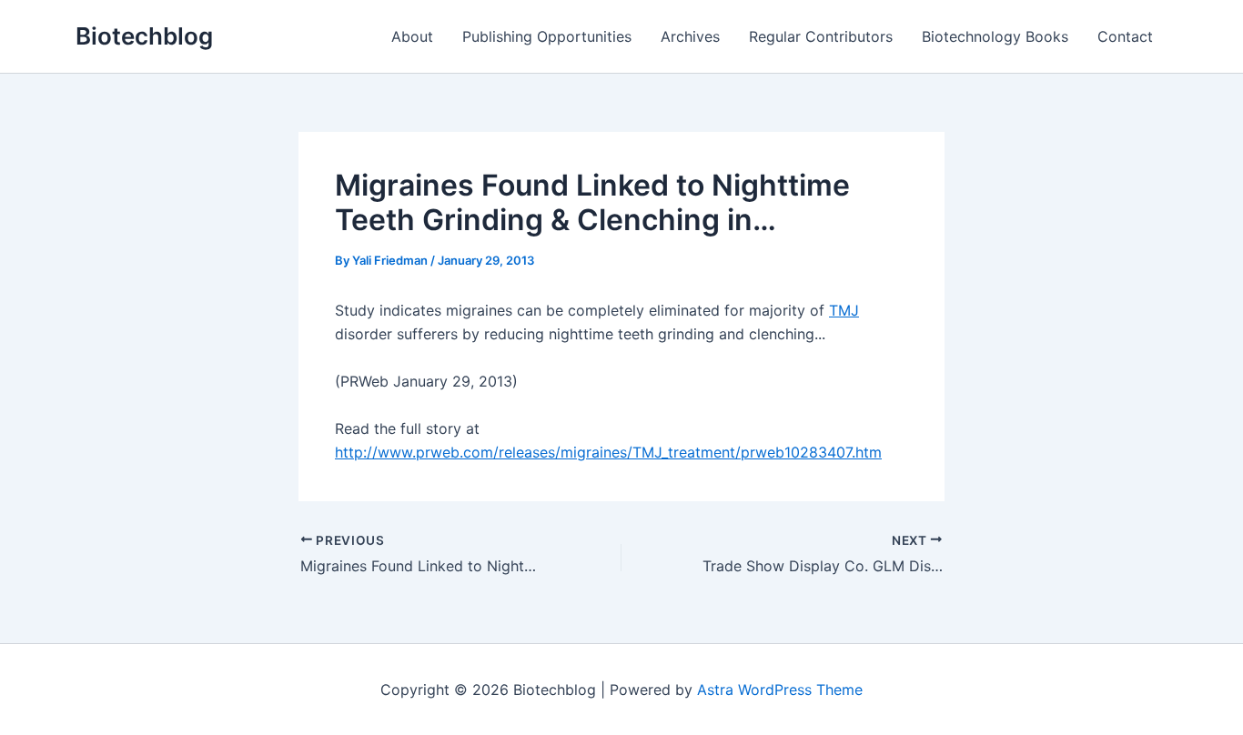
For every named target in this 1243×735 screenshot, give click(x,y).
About (412, 36)
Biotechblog (144, 36)
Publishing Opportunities (547, 36)
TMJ (844, 310)
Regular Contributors (821, 36)
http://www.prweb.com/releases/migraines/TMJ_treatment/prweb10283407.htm (608, 452)
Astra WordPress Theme (780, 689)
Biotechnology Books (995, 36)
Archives (690, 36)
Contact (1125, 36)
